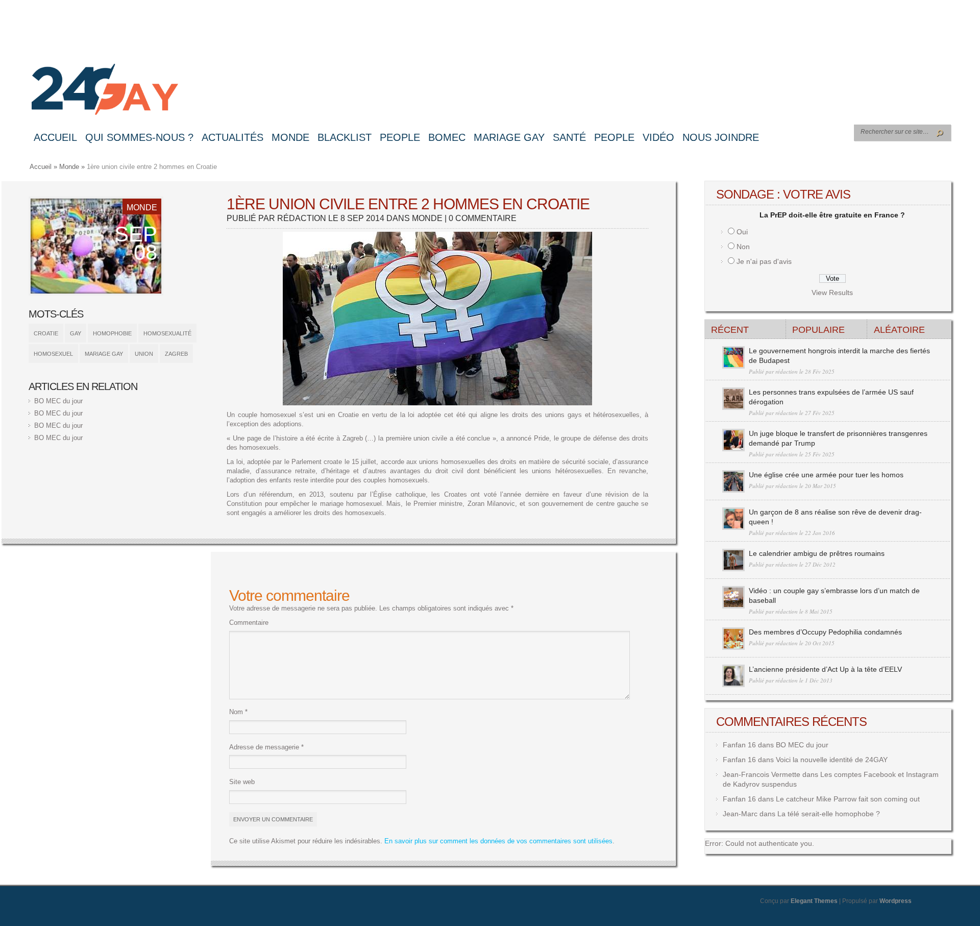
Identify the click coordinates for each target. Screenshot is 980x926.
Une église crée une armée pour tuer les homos (826, 475)
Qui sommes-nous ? (139, 137)
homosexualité (167, 333)
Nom (238, 712)
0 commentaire (483, 218)
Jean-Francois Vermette (761, 774)
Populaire (818, 330)
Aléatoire (899, 330)
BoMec (446, 137)
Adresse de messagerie (266, 747)
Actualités (232, 137)
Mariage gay (509, 137)
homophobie (112, 333)
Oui (742, 232)
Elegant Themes (814, 901)
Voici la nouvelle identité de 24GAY (832, 760)
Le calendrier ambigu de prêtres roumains (817, 553)
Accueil (55, 137)
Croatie (46, 333)
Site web (242, 782)
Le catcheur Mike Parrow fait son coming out (848, 799)
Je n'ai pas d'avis (764, 261)
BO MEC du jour (58, 401)
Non (743, 246)
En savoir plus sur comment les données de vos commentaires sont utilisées (498, 841)
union (144, 354)
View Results (832, 292)
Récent (730, 330)
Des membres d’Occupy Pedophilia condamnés (825, 632)
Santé (569, 137)
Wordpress (895, 901)
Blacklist (344, 137)
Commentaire (248, 622)
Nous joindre (720, 137)
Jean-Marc (740, 814)
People (400, 137)
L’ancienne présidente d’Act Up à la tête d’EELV (825, 669)
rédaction (301, 218)
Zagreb (176, 354)
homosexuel (53, 354)
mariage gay (104, 354)
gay (75, 333)
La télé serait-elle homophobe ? (828, 814)
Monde (290, 137)
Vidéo (658, 137)
